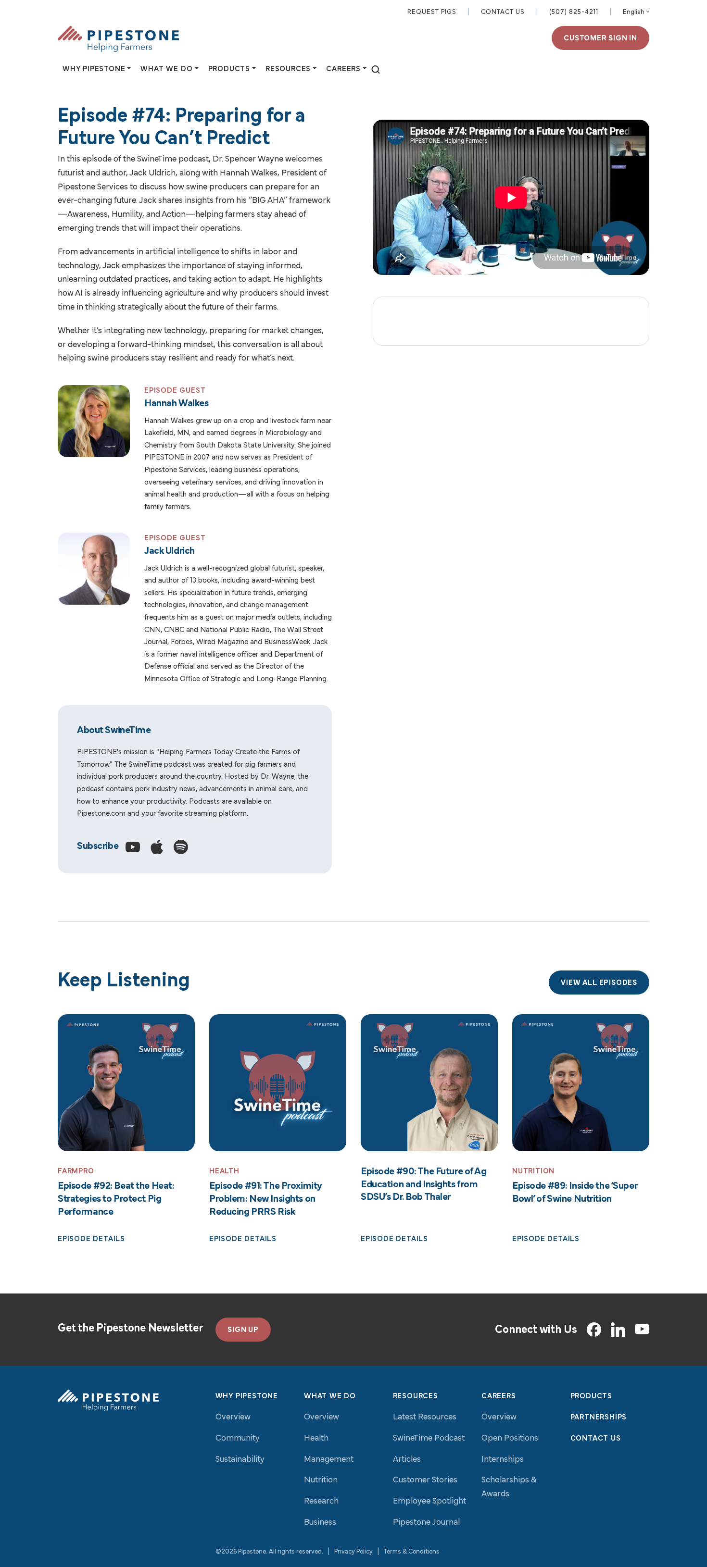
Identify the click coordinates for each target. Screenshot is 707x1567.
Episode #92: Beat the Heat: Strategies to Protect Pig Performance (116, 1199)
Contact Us (503, 12)
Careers (498, 1396)
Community (237, 1438)
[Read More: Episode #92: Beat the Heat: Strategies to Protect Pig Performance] (126, 1082)
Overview (233, 1417)
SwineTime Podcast (429, 1438)
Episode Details (91, 1239)
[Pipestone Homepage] (108, 1400)
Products (591, 1396)
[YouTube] (642, 1330)
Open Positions (509, 1438)
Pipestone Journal (426, 1522)
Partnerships (598, 1417)
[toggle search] (375, 70)
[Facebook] (594, 1329)
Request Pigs (431, 12)
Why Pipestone (246, 1396)
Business (320, 1522)
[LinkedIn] (618, 1329)
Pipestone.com (101, 814)
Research (321, 1501)
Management (329, 1459)
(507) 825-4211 (573, 12)
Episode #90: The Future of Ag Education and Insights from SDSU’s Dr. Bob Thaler (424, 1184)
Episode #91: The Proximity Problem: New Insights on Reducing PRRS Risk (265, 1199)
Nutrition (321, 1480)
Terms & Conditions (412, 1551)
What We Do (330, 1396)
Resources (415, 1396)
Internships (502, 1459)
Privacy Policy (353, 1551)
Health (316, 1438)
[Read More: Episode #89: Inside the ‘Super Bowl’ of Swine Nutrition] (580, 1082)
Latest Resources (424, 1417)
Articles (407, 1459)
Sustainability (240, 1459)
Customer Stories (425, 1480)
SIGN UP (243, 1330)
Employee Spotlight (429, 1501)
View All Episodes (599, 983)
